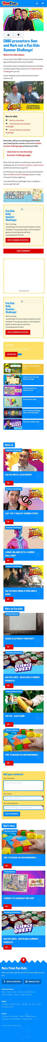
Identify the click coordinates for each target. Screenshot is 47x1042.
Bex (34, 1004)
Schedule (5, 1004)
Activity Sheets (7, 995)
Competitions (29, 992)
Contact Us (6, 1016)
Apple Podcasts (14, 981)
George (24, 1004)
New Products (26, 995)
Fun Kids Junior (8, 1007)
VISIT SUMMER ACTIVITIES (17, 240)
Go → (9, 483)
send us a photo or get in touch (32, 165)
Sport (9, 992)
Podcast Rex (27, 1019)
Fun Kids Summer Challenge (17, 174)
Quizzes (17, 995)
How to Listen (15, 1004)
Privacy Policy (30, 1016)
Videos (20, 992)
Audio (14, 992)
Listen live (11, 354)
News (4, 992)
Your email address (10, 803)
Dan (29, 1004)
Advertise (14, 1016)
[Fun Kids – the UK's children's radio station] (12, 3)
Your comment (9, 778)
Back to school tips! (16, 120)
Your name (7, 794)
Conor (38, 1004)
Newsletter (33, 981)
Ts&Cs (21, 1016)
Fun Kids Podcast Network (12, 1019)
